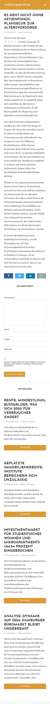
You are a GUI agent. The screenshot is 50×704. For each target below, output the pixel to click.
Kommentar (9, 298)
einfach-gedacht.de (17, 4)
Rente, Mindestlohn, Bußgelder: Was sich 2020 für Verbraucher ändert (25, 409)
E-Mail (7, 339)
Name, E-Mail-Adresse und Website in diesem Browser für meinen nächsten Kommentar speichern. (24, 364)
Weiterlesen (25, 447)
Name (6, 329)
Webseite (8, 349)
